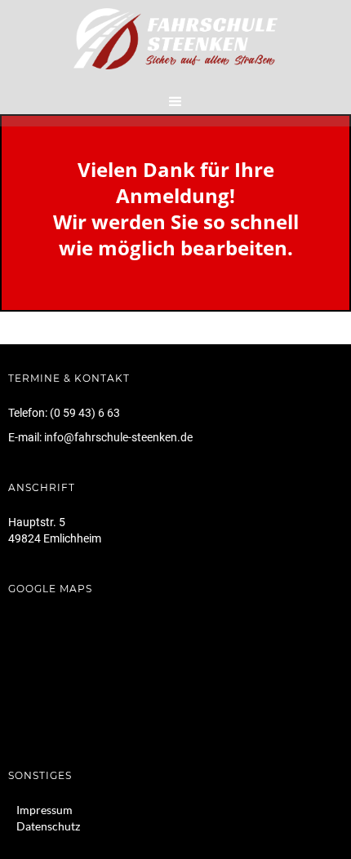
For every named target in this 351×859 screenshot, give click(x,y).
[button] (175, 101)
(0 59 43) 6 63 (85, 412)
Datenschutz (48, 826)
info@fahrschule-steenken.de (118, 437)
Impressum (44, 810)
